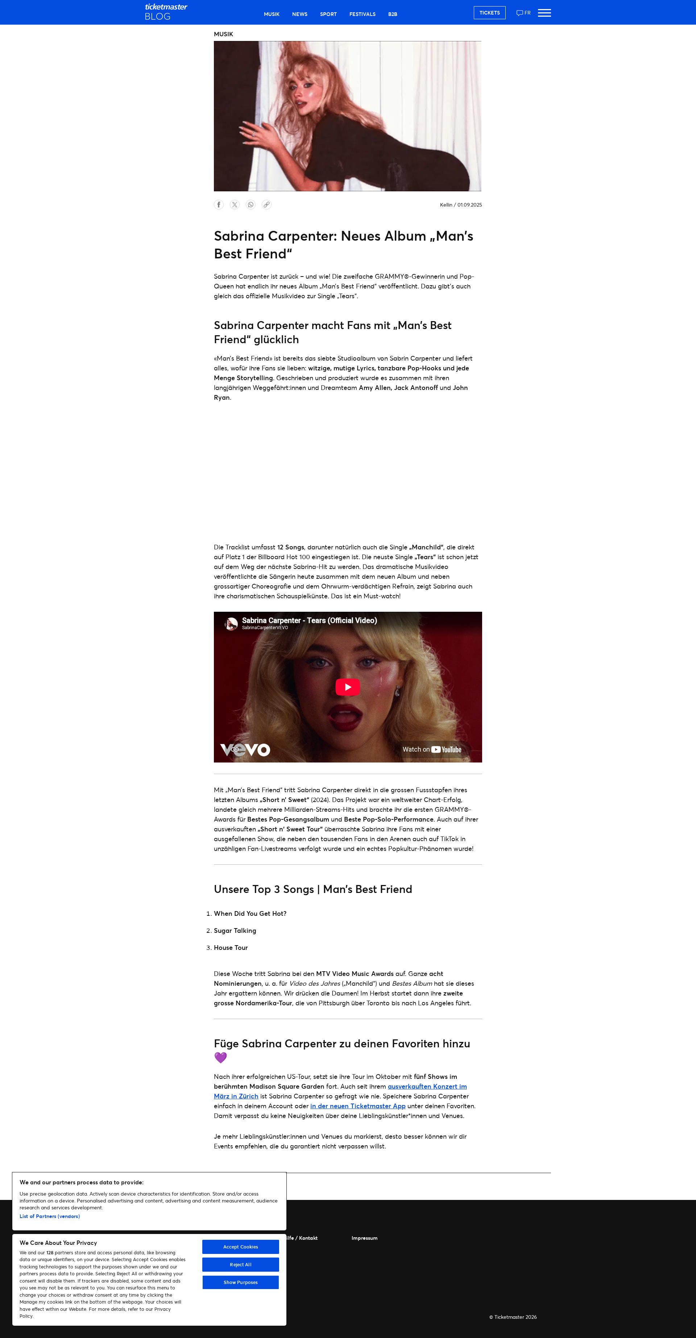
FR (528, 12)
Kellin (446, 204)
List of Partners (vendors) (50, 1216)
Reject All (240, 1264)
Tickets (490, 12)
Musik (271, 14)
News (299, 14)
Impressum (365, 1237)
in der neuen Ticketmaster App (358, 1105)
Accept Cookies (240, 1246)
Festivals (362, 14)
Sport (328, 14)
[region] (149, 1249)
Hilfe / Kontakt (300, 1237)
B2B (392, 14)
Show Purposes (241, 1282)
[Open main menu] (544, 16)
